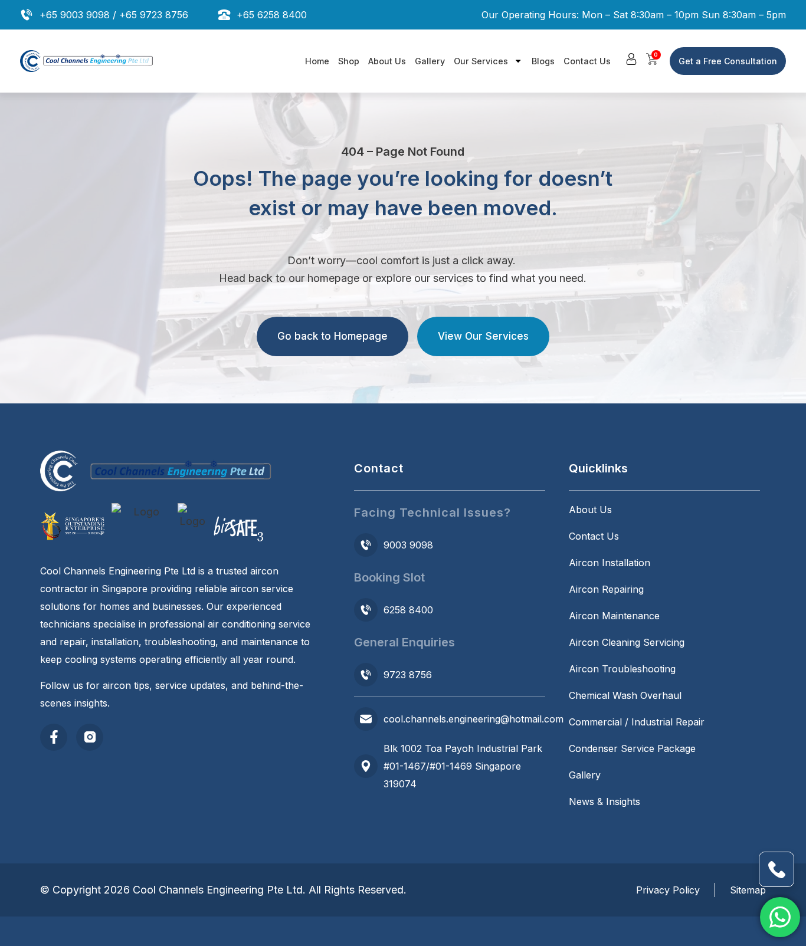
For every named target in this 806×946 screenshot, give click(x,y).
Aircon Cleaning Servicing (626, 642)
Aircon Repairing (606, 589)
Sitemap (748, 890)
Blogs (543, 61)
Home (317, 61)
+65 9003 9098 (75, 15)
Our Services (481, 61)
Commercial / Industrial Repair (637, 722)
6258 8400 (408, 610)
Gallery (430, 61)
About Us (387, 61)
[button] (631, 59)
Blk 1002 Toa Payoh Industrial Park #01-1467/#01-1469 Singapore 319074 (463, 766)
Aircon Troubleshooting (622, 669)
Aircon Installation (609, 563)
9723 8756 (408, 675)
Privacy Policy (668, 890)
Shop (348, 61)
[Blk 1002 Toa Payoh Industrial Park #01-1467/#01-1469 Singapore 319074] (366, 766)
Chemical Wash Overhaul (625, 695)
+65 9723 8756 (153, 15)
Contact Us (587, 61)
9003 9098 (408, 545)
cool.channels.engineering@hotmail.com (473, 719)
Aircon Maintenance (614, 616)
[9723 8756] (366, 674)
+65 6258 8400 (272, 15)
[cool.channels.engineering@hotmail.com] (366, 719)
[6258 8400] (366, 610)
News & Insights (604, 801)
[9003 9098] (366, 545)
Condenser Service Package (632, 748)
